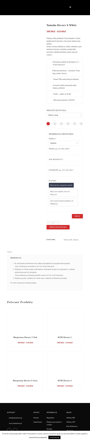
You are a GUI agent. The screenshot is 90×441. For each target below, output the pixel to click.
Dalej (77, 216)
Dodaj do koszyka (58, 227)
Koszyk (36, 418)
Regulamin (50, 418)
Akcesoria (69, 430)
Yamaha (75, 240)
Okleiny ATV (70, 422)
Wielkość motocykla (56, 110)
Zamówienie (37, 422)
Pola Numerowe (71, 426)
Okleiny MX (68, 240)
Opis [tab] (9, 251)
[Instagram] (15, 430)
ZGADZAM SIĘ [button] (54, 437)
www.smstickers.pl (15, 423)
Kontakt (49, 429)
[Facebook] (9, 430)
